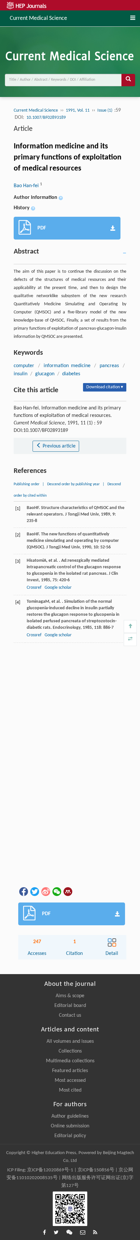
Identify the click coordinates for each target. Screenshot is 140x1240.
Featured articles (70, 1070)
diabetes (71, 374)
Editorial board (70, 1005)
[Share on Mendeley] (67, 891)
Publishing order (26, 484)
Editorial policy (70, 1135)
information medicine (67, 365)
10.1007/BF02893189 (46, 117)
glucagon (44, 374)
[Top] (130, 626)
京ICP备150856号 (95, 1170)
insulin (20, 374)
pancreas (109, 365)
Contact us (70, 1015)
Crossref (34, 587)
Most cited (70, 1090)
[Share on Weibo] (45, 891)
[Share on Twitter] (34, 891)
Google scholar (58, 587)
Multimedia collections (70, 1061)
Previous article (58, 446)
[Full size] (130, 639)
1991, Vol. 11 (78, 110)
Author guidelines (70, 1116)
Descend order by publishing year (73, 484)
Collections (70, 1051)
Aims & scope (70, 996)
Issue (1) (105, 110)
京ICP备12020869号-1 (50, 1170)
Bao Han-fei (27, 185)
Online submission (70, 1126)
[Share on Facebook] (23, 891)
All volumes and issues (70, 1041)
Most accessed (70, 1080)
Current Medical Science (38, 17)
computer (24, 365)
